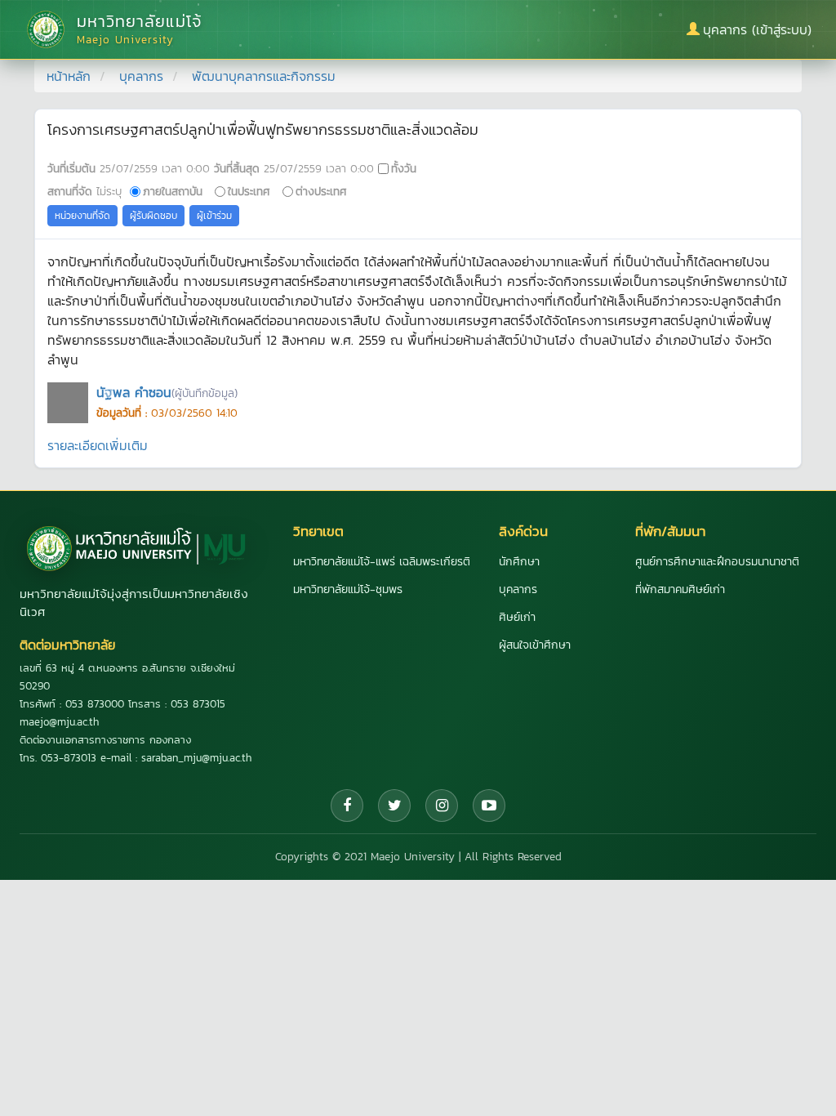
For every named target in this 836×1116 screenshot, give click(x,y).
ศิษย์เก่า (517, 617)
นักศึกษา (519, 561)
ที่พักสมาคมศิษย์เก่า (680, 589)
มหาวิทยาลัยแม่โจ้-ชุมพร (347, 589)
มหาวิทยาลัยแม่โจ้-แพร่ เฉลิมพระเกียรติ (381, 561)
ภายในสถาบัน (172, 191)
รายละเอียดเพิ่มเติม (97, 445)
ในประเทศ (249, 191)
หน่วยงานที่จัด (82, 215)
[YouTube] (489, 805)
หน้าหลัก (69, 76)
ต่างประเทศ (321, 191)
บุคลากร (141, 76)
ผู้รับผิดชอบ (153, 215)
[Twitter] (394, 805)
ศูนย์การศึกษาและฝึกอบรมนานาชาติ (717, 561)
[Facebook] (347, 805)
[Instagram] (441, 805)
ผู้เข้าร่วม (214, 215)
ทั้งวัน (403, 168)
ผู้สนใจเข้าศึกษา (535, 645)
